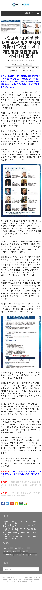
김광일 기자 (27, 60)
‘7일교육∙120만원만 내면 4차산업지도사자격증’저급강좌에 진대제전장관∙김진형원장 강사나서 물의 (21, 47)
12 (33, 60)
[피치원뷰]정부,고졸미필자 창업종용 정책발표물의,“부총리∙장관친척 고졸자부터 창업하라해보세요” (21, 484)
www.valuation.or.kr (21, 286)
